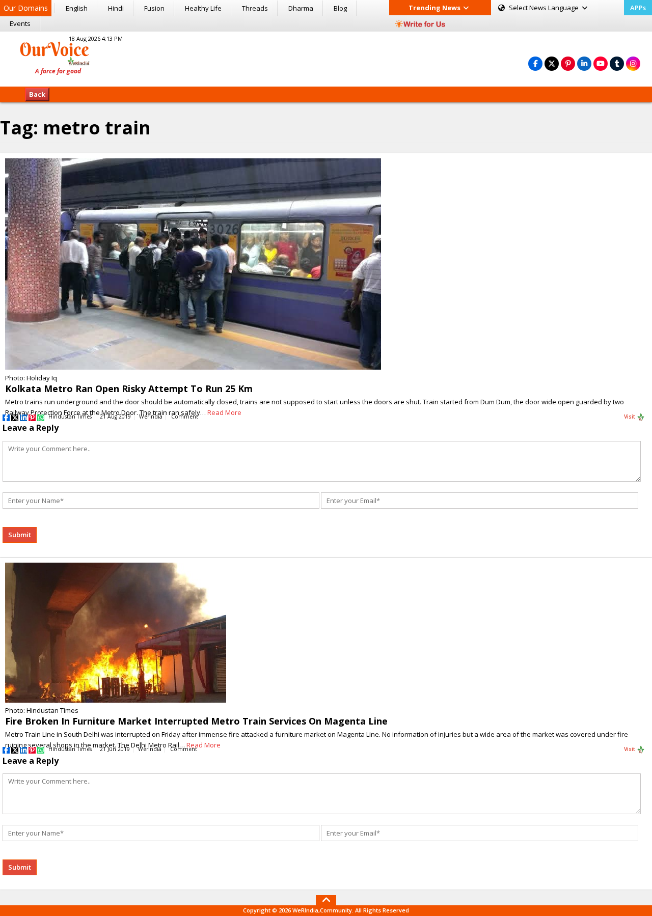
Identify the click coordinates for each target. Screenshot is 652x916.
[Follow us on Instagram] (633, 63)
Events (20, 23)
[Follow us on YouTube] (600, 63)
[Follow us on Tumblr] (617, 63)
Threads (255, 8)
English (77, 8)
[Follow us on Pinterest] (568, 63)
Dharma (300, 8)
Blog (340, 8)
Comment (184, 416)
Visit (630, 416)
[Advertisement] (326, 57)
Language (544, 7)
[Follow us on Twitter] (552, 63)
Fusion (154, 8)
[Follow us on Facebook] (535, 63)
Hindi (116, 8)
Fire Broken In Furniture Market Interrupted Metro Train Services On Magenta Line (196, 721)
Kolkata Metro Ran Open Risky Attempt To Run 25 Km (129, 388)
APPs (638, 7)
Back (37, 94)
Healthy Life (203, 8)
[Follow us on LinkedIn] (584, 63)
